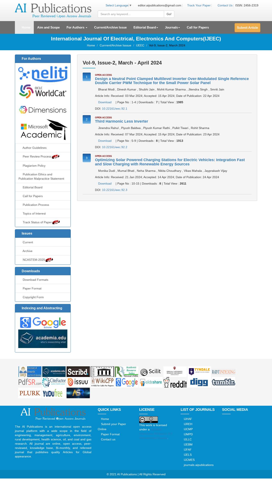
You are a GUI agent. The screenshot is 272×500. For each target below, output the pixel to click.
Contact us (107, 439)
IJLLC (187, 439)
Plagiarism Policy (33, 165)
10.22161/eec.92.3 (114, 190)
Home (27, 27)
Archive (27, 251)
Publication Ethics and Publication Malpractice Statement (41, 176)
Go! (169, 14)
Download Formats (35, 279)
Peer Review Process (36, 156)
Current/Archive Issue (110, 27)
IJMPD (188, 434)
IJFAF (187, 449)
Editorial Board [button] (144, 27)
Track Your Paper (198, 5)
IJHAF (187, 419)
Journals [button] (171, 27)
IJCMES (189, 459)
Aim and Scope (48, 27)
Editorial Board (32, 187)
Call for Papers (198, 27)
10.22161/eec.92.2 (114, 147)
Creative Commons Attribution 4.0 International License (155, 434)
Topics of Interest (34, 213)
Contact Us (225, 5)
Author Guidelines (34, 147)
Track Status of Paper (37, 222)
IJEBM (188, 444)
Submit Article (247, 27)
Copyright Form (33, 297)
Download (104, 102)
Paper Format (31, 288)
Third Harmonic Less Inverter (121, 121)
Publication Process (35, 204)
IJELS (187, 454)
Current (27, 242)
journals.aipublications (198, 465)
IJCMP (188, 429)
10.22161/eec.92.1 (114, 108)
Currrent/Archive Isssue (115, 45)
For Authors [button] (76, 27)
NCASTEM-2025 (33, 259)
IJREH (187, 424)
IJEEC (140, 45)
